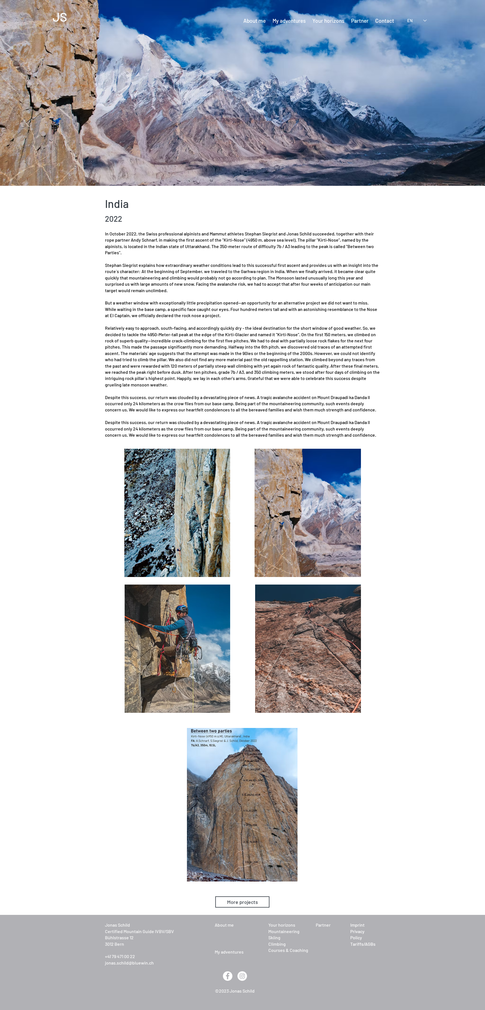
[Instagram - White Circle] (242, 976)
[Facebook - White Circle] (227, 976)
